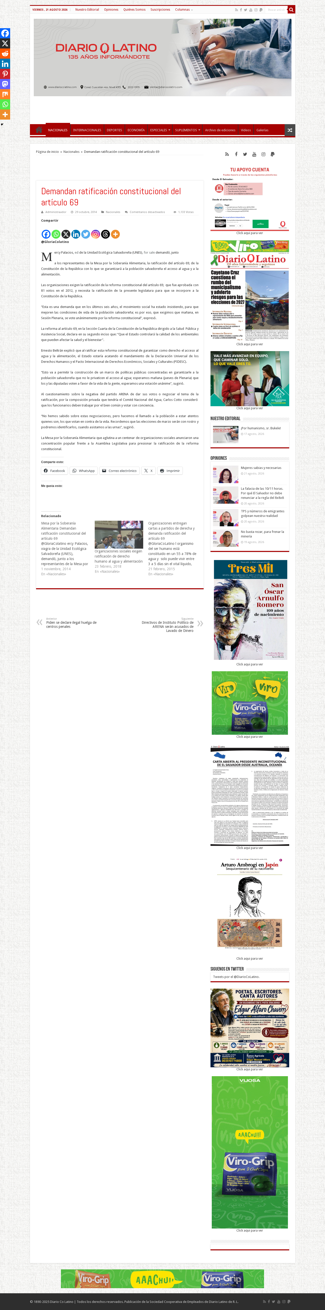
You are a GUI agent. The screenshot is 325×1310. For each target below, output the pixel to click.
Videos (246, 130)
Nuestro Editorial (87, 9)
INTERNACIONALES (87, 130)
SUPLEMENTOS (186, 130)
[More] (115, 231)
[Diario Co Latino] (162, 57)
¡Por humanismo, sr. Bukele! (261, 428)
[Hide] (2, 124)
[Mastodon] (5, 84)
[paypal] (261, 10)
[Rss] (236, 10)
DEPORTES (114, 130)
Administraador (55, 212)
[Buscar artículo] (291, 9)
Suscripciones (160, 9)
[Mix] (5, 94)
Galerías (262, 130)
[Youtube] (251, 10)
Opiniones (111, 9)
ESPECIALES (158, 130)
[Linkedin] (75, 231)
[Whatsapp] (56, 231)
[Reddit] (5, 53)
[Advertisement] (162, 107)
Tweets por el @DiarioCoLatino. (236, 977)
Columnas (182, 9)
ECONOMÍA (136, 130)
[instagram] (256, 10)
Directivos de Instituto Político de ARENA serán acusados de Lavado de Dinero (167, 625)
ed (76, 252)
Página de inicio (47, 152)
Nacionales (71, 152)
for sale (149, 252)
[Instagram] (95, 231)
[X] (65, 231)
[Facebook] (240, 10)
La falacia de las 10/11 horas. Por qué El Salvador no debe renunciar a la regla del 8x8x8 (262, 493)
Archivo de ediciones (220, 130)
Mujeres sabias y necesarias (261, 468)
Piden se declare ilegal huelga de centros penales (71, 623)
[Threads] (105, 231)
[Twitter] (245, 10)
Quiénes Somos (134, 9)
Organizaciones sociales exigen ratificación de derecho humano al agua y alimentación (119, 556)
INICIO (39, 129)
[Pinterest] (5, 74)
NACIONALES (58, 130)
